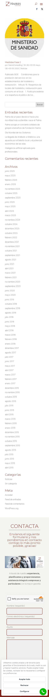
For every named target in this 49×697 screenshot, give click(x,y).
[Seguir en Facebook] (37, 9)
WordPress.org (11, 508)
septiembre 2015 (12, 445)
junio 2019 (9, 299)
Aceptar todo (24, 679)
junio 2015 (9, 459)
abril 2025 (9, 211)
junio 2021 (9, 264)
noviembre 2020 (12, 281)
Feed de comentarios (14, 504)
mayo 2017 (10, 366)
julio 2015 (9, 454)
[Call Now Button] (43, 691)
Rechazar (24, 685)
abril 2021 (9, 268)
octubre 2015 (11, 441)
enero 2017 (10, 383)
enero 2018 (10, 343)
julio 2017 (9, 357)
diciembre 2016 (12, 388)
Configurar (24, 691)
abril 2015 (9, 467)
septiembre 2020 (13, 286)
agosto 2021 (10, 259)
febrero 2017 (11, 379)
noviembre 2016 (12, 392)
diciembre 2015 (12, 432)
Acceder (9, 495)
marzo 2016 (10, 419)
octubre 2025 (11, 193)
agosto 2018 (10, 312)
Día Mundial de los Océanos (18, 132)
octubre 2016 (11, 397)
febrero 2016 (11, 423)
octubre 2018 (11, 304)
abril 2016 (9, 414)
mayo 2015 (10, 463)
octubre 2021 (11, 250)
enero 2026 (10, 184)
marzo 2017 (10, 374)
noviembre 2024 (12, 220)
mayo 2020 (10, 295)
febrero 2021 (11, 277)
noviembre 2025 (12, 189)
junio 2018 (9, 321)
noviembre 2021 (12, 246)
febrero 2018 (11, 339)
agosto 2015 (10, 450)
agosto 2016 (10, 401)
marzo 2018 (10, 335)
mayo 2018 (10, 326)
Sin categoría (11, 483)
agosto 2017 (10, 352)
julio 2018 (9, 317)
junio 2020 (10, 290)
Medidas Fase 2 (13, 62)
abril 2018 (9, 330)
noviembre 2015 (12, 436)
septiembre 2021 (12, 255)
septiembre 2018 (12, 308)
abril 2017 (9, 370)
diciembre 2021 (12, 242)
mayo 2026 (10, 175)
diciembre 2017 (12, 348)
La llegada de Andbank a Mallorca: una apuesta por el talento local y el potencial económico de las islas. (23, 140)
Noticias (24, 68)
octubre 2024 (11, 224)
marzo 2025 (10, 215)
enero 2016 (10, 428)
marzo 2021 (10, 273)
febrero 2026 (11, 180)
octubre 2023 (11, 233)
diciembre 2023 (12, 228)
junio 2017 (9, 361)
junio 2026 (10, 171)
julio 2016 (9, 405)
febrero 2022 (11, 237)
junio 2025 (10, 202)
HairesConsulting (15, 65)
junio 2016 (9, 410)
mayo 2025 (10, 206)
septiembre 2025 (12, 197)
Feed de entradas (13, 499)
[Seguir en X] (42, 9)
